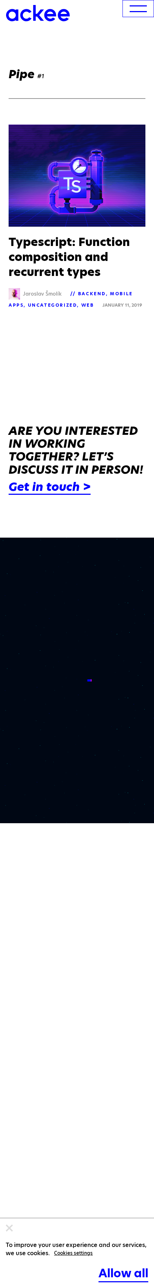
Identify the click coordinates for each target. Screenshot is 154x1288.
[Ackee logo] (38, 13)
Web (87, 305)
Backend (92, 294)
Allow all (123, 1273)
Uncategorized (52, 305)
